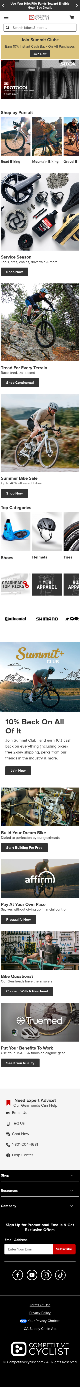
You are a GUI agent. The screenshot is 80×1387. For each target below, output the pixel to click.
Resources (9, 1190)
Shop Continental (20, 382)
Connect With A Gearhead (27, 991)
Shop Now (14, 271)
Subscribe (64, 1249)
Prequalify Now (18, 919)
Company (8, 1205)
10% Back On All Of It (34, 726)
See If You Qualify (20, 1063)
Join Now (40, 54)
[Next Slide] (77, 5)
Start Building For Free (24, 847)
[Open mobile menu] (6, 17)
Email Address (16, 1240)
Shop (5, 1175)
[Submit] (7, 27)
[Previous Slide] (3, 5)
